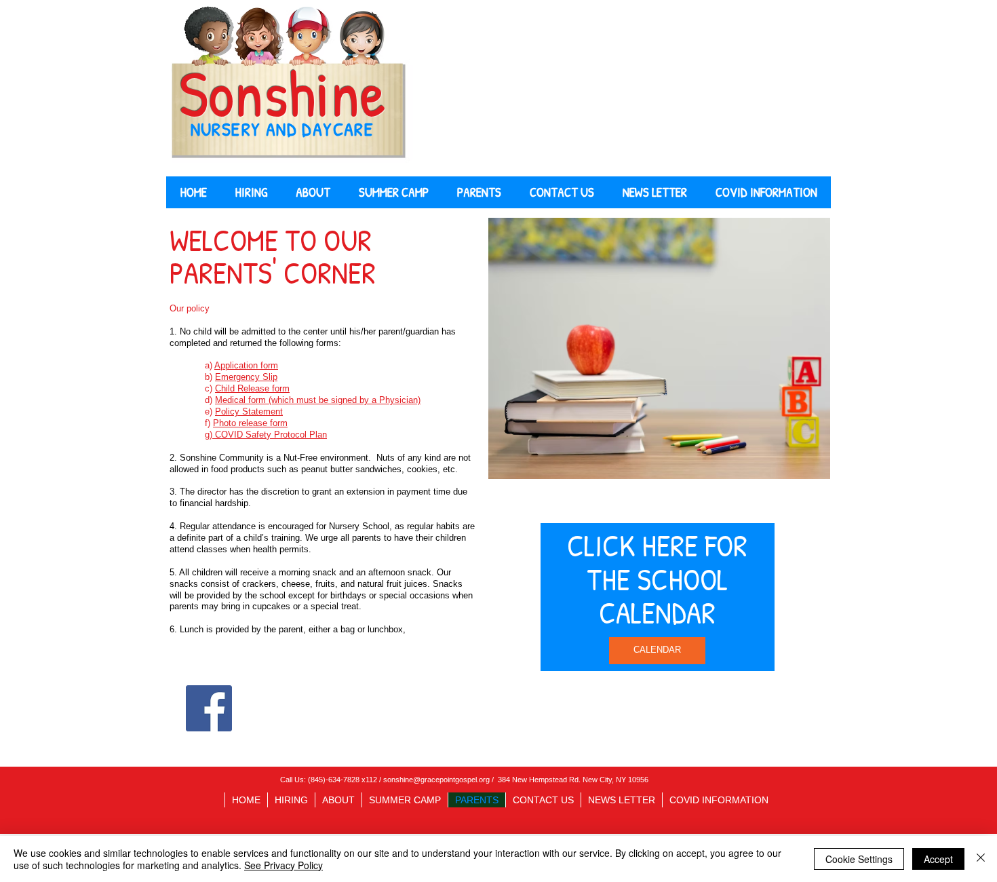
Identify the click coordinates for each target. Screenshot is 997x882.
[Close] (981, 859)
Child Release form (252, 388)
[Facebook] (209, 708)
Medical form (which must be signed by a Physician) (318, 400)
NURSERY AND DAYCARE (282, 129)
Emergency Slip (246, 377)
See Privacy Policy (283, 865)
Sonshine (282, 93)
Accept (938, 859)
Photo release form (250, 423)
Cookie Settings (859, 859)
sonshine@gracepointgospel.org (436, 779)
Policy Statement (249, 411)
